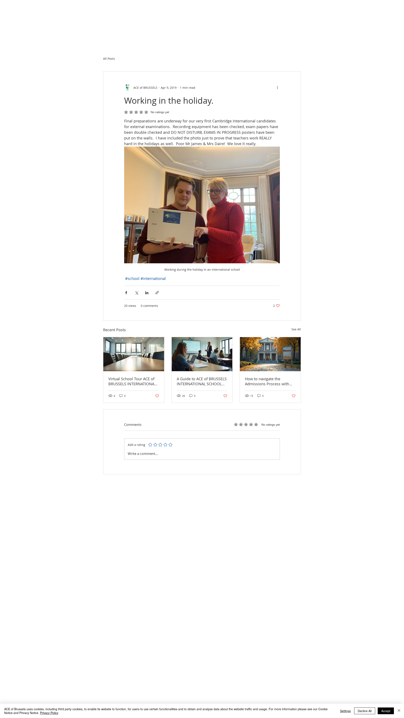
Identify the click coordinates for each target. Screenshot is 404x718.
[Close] (398, 711)
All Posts (109, 59)
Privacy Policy (49, 713)
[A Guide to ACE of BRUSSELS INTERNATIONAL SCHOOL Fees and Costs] (202, 354)
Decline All (365, 711)
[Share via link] (157, 293)
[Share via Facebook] (126, 293)
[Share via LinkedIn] (147, 293)
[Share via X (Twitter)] (136, 293)
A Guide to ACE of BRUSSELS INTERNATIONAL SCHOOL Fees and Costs (202, 381)
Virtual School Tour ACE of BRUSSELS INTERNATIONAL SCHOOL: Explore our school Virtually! (133, 381)
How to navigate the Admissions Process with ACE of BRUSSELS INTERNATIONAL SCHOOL (267, 381)
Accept (385, 711)
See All (296, 329)
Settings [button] (345, 711)
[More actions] (277, 87)
